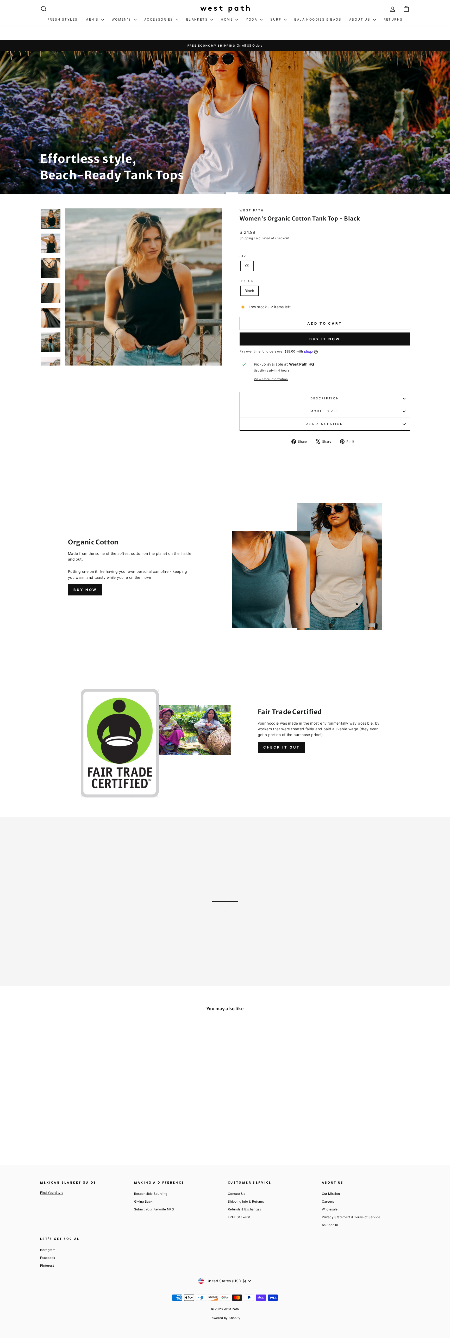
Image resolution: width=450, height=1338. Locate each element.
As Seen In (330, 1225)
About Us (360, 19)
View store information (271, 379)
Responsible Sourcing (150, 1194)
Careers (328, 1201)
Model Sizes (324, 411)
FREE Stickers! (239, 1217)
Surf (276, 19)
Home (227, 19)
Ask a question (324, 424)
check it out (281, 747)
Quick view (84, 1107)
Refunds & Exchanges (244, 1209)
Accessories (159, 19)
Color (247, 281)
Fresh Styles (62, 19)
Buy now (85, 590)
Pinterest (47, 1265)
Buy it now (324, 339)
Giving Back (143, 1201)
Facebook (47, 1258)
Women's (122, 19)
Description (324, 398)
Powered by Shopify (224, 1318)
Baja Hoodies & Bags (317, 19)
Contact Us (236, 1194)
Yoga (252, 19)
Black (249, 290)
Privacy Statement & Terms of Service (351, 1217)
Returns (393, 19)
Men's (92, 19)
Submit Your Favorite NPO (154, 1209)
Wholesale (330, 1209)
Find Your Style (51, 1193)
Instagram (47, 1250)
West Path (252, 210)
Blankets (197, 19)
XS (247, 265)
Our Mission (331, 1194)
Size (244, 256)
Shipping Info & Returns (246, 1201)
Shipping (246, 238)
